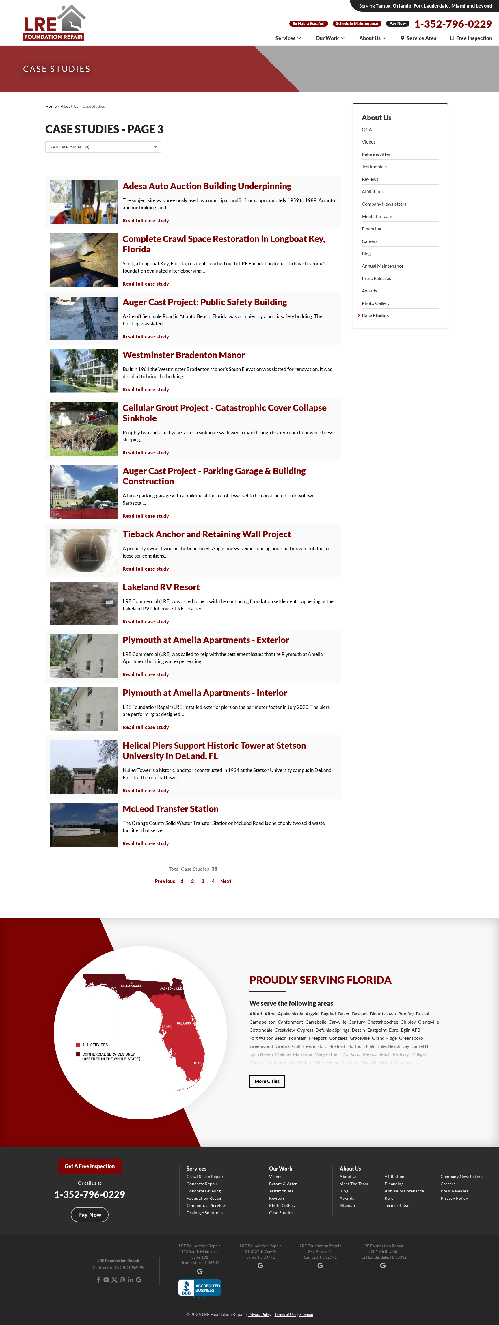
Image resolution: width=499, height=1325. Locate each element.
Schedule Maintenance (357, 23)
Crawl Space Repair (205, 1176)
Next (226, 881)
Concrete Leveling (204, 1190)
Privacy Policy (454, 1198)
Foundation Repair (204, 1198)
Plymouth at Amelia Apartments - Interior (205, 692)
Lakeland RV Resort (161, 587)
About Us (370, 38)
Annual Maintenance (382, 266)
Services (285, 38)
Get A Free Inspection (90, 1166)
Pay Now (398, 23)
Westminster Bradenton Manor (184, 354)
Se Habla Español (309, 23)
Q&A (367, 129)
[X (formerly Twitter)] (114, 1279)
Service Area (422, 38)
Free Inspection (474, 38)
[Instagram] (122, 1279)
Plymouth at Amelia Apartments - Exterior (206, 639)
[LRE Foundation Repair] (55, 23)
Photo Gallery (376, 303)
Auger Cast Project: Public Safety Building (205, 302)
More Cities (267, 1081)
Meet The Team (377, 216)
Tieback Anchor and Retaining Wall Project (207, 534)
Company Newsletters (384, 203)
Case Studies (375, 315)
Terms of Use (397, 1205)
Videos (369, 141)
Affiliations (373, 191)
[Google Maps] (138, 1279)
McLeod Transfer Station (171, 808)
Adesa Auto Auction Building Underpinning (207, 185)
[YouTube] (106, 1279)
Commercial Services (207, 1205)
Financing (371, 228)
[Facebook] (98, 1279)
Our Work (327, 38)
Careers (369, 241)
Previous (165, 881)
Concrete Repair (202, 1183)
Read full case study (146, 220)
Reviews (370, 179)
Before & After (376, 154)
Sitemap (347, 1205)
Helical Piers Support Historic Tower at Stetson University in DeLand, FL (214, 750)
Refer (390, 1198)
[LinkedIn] (130, 1279)
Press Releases (376, 278)
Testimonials (374, 166)
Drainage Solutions (205, 1212)
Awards (369, 290)
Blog (366, 253)
